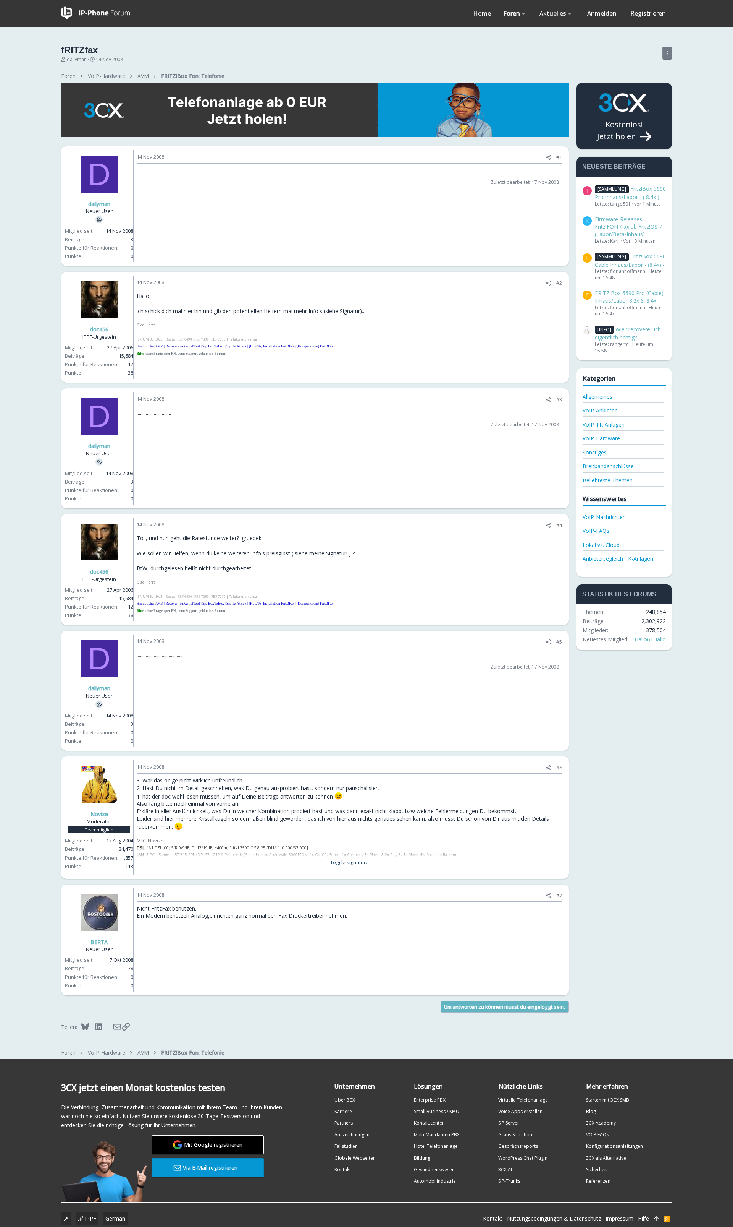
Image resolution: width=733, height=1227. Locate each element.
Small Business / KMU (436, 1111)
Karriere (343, 1111)
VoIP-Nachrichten (604, 517)
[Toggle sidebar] (667, 53)
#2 (559, 282)
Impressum (619, 1218)
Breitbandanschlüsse (608, 466)
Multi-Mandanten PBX (437, 1134)
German (115, 1218)
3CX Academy (601, 1123)
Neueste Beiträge (614, 166)
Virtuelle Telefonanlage (523, 1100)
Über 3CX (344, 1100)
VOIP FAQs (597, 1134)
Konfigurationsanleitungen (614, 1146)
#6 (559, 767)
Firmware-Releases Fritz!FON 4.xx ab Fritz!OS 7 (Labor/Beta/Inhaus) (628, 227)
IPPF (89, 1218)
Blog (591, 1111)
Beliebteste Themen (608, 480)
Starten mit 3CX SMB (607, 1100)
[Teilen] (548, 157)
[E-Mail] (112, 1026)
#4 (559, 525)
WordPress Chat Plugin (522, 1158)
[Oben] (656, 1218)
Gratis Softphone (516, 1134)
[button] (523, 13)
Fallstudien (346, 1146)
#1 (559, 157)
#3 (559, 399)
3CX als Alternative (606, 1158)
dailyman (77, 59)
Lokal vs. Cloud (601, 545)
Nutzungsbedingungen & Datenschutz (554, 1218)
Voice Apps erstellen (520, 1111)
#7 (559, 895)
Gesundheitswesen (434, 1169)
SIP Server (508, 1123)
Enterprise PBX (430, 1100)
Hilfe (643, 1218)
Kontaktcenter (429, 1123)
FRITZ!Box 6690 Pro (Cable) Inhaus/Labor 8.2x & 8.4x (629, 296)
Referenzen (598, 1181)
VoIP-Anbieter (600, 410)
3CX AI (505, 1169)
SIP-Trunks (509, 1181)
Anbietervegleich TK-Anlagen (618, 558)
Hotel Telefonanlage (436, 1146)
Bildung (422, 1158)
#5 (559, 641)
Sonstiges (595, 452)
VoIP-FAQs (596, 530)
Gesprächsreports (518, 1146)
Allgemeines (597, 396)
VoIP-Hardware (601, 438)
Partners (343, 1123)
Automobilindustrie (435, 1181)
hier (188, 311)
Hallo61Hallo (650, 639)
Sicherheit (596, 1169)
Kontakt (342, 1169)
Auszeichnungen (352, 1134)
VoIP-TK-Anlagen (604, 424)
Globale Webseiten (355, 1158)
